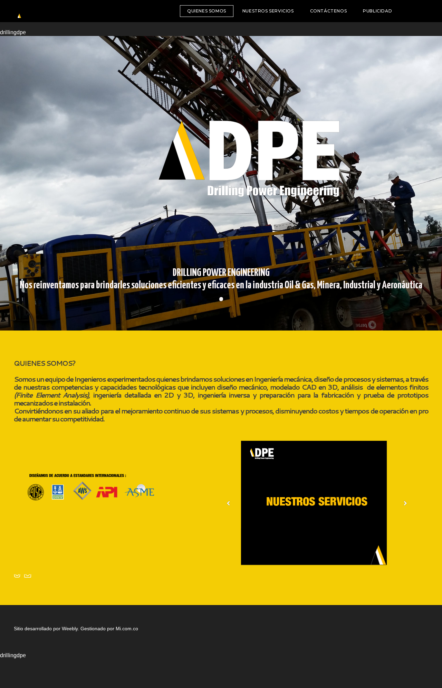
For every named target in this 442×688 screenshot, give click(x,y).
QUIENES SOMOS (206, 10)
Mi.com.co (127, 628)
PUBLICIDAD (377, 10)
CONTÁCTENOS (328, 10)
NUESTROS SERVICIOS (268, 10)
